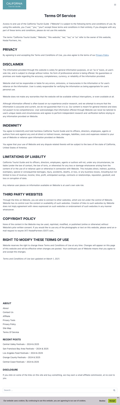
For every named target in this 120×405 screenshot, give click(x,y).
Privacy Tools (9, 320)
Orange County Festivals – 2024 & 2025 (21, 357)
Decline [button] (102, 401)
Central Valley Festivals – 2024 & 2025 (21, 344)
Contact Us (8, 312)
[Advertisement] (60, 278)
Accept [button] (112, 401)
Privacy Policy (102, 55)
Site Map (7, 328)
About (6, 308)
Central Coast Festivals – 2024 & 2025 (21, 362)
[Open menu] (115, 4)
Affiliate (6, 316)
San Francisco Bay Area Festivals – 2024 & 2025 (25, 349)
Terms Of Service (11, 332)
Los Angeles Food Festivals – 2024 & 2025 (23, 353)
